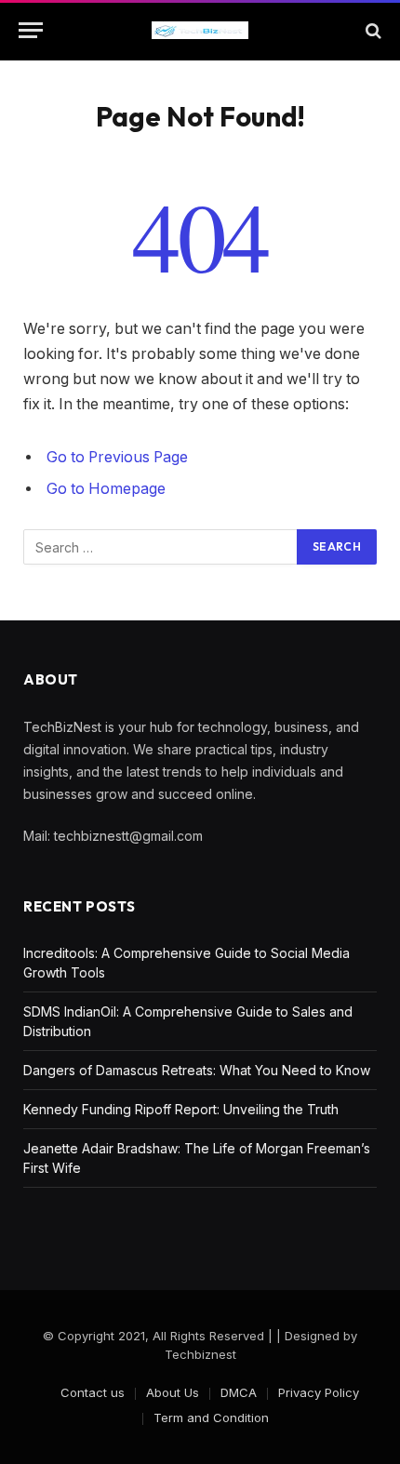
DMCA (238, 1392)
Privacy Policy (318, 1392)
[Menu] (31, 30)
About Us (172, 1392)
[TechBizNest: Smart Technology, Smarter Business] (199, 30)
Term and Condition (211, 1417)
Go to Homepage (106, 489)
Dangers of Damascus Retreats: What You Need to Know (196, 1070)
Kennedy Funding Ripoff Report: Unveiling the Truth (181, 1109)
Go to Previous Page (117, 457)
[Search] (371, 30)
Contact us (92, 1392)
